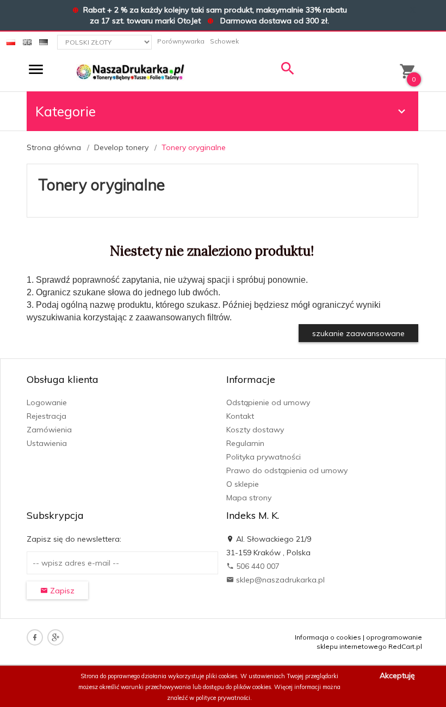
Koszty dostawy (255, 430)
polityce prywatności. (224, 698)
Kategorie (65, 111)
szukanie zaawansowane (358, 333)
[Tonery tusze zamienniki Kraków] (130, 72)
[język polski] (11, 41)
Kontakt (240, 416)
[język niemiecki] (43, 41)
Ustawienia (47, 443)
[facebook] (35, 637)
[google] (55, 637)
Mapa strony (248, 498)
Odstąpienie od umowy (268, 402)
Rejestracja (46, 416)
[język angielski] (27, 41)
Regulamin (245, 443)
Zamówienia (49, 430)
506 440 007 (257, 566)
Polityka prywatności (263, 457)
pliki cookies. (222, 676)
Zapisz (61, 591)
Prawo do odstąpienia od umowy (287, 470)
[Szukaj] (287, 71)
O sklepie (242, 484)
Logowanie (47, 402)
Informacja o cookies (328, 637)
